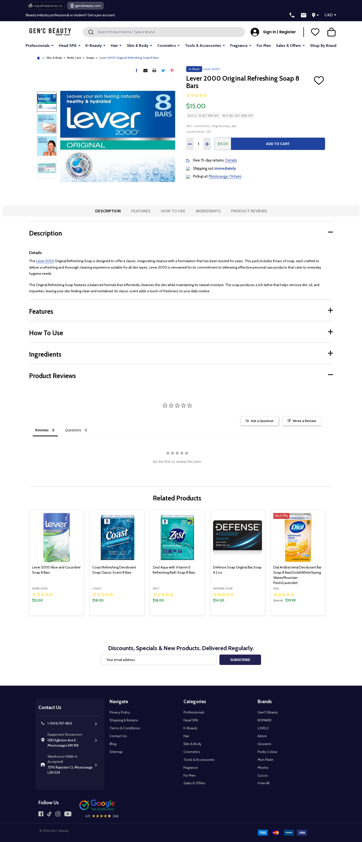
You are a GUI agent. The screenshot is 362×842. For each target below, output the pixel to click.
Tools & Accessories (203, 45)
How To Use (173, 211)
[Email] (145, 70)
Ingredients (208, 211)
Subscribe (240, 660)
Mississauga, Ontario (225, 176)
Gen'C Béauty (268, 712)
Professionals (38, 45)
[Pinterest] (172, 70)
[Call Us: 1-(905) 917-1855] (292, 15)
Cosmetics (166, 45)
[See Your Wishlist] (315, 32)
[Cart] (331, 32)
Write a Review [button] (304, 421)
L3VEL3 (263, 728)
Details (231, 160)
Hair (114, 45)
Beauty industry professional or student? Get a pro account (70, 15)
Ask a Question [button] (262, 421)
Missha (263, 767)
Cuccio (263, 775)
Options (306, 614)
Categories (194, 701)
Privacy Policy (120, 712)
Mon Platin (266, 759)
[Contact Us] (303, 15)
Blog (113, 744)
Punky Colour (267, 752)
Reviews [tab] (42, 430)
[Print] (154, 70)
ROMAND (265, 720)
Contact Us (118, 736)
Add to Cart (278, 144)
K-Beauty (93, 45)
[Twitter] (163, 70)
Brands (265, 701)
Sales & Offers (288, 45)
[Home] (39, 57)
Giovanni (264, 744)
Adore (262, 736)
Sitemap (116, 752)
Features (140, 211)
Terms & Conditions (125, 728)
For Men (264, 45)
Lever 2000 (45, 261)
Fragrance (238, 45)
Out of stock (177, 615)
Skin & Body (137, 45)
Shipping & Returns (124, 720)
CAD (329, 15)
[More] (52, 45)
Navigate (119, 701)
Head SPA (68, 45)
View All (263, 783)
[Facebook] (136, 70)
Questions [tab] (73, 430)
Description (108, 211)
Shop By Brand (323, 45)
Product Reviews (249, 211)
